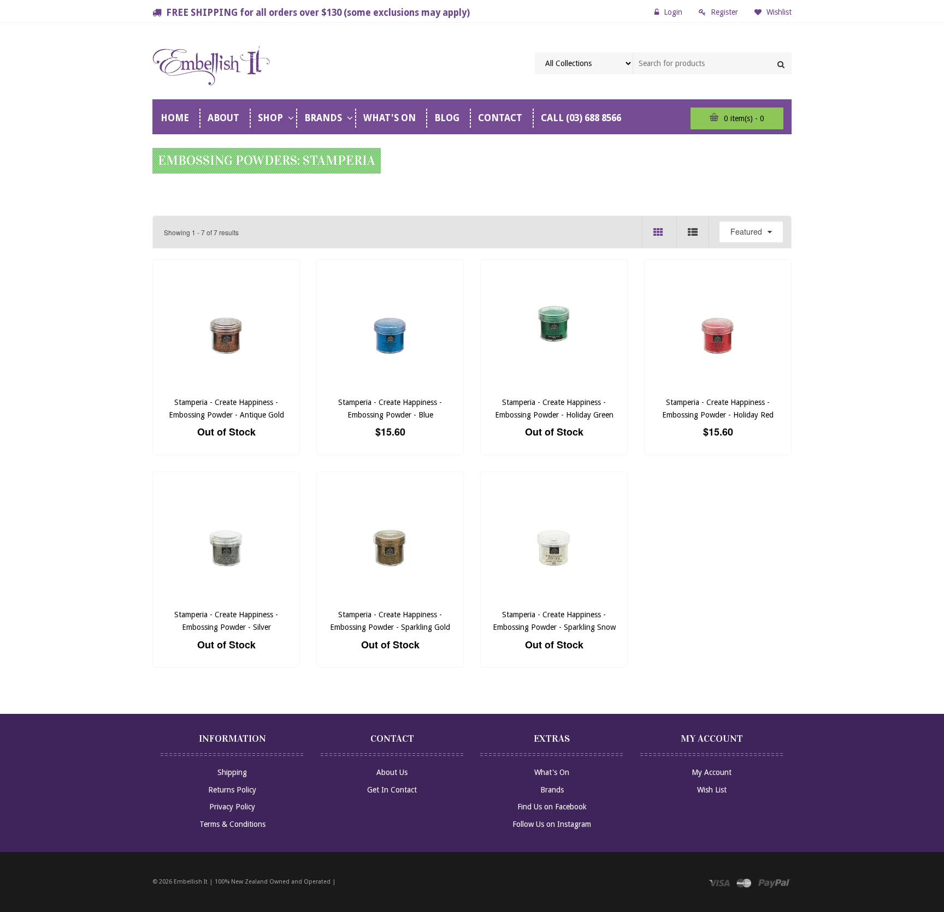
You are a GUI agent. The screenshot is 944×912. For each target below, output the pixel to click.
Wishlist (778, 12)
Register (724, 12)
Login (673, 12)
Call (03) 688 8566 (581, 117)
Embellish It (191, 881)
